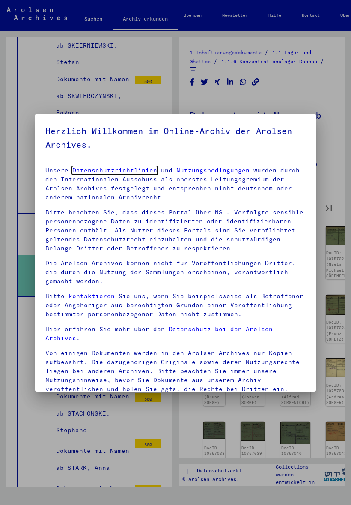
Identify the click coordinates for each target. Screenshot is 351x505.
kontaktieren (91, 296)
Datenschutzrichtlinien (114, 170)
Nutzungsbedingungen (213, 170)
